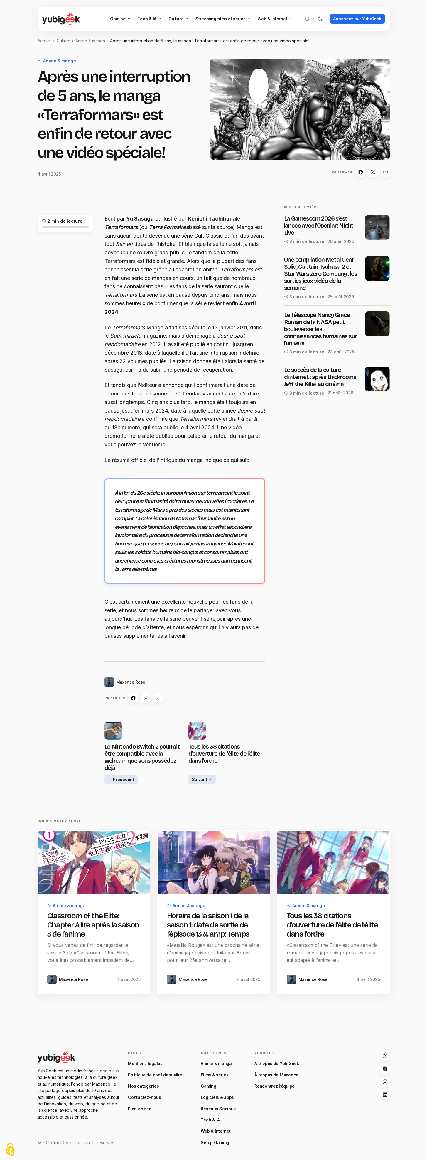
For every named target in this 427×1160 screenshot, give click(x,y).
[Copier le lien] (385, 172)
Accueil (45, 40)
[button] (307, 19)
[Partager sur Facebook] (361, 172)
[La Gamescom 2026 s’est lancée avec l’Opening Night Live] (377, 227)
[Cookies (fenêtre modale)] (10, 1150)
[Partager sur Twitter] (373, 172)
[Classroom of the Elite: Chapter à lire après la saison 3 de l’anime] (94, 862)
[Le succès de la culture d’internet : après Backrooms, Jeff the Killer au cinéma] (377, 379)
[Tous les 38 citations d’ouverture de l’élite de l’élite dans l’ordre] (333, 862)
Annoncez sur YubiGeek (357, 18)
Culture (63, 40)
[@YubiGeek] (385, 1056)
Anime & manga (90, 40)
